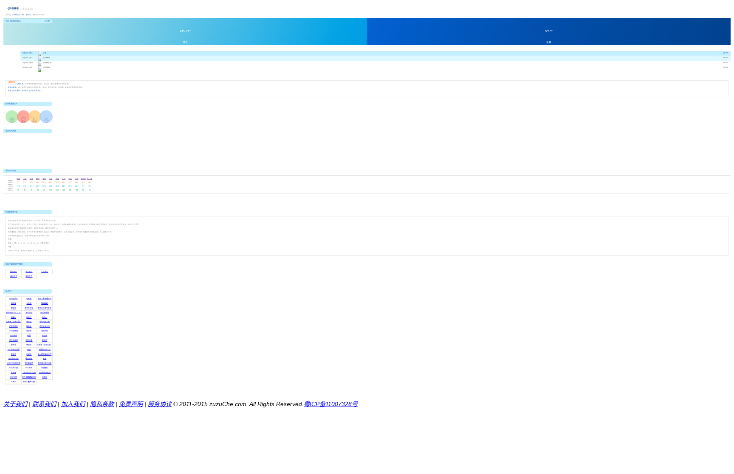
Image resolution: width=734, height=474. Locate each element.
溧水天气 (13, 276)
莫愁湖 (28, 331)
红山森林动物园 (14, 350)
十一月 (83, 179)
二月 (24, 179)
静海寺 (13, 345)
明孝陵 (13, 303)
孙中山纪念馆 (13, 358)
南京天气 (28, 15)
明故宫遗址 (13, 326)
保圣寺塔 (28, 358)
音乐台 (44, 336)
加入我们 (73, 404)
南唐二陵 (28, 340)
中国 (23, 15)
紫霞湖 (13, 308)
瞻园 (29, 336)
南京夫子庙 (29, 308)
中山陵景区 (13, 299)
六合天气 (44, 271)
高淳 (44, 358)
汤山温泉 (28, 313)
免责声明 (131, 404)
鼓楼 (29, 350)
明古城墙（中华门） (13, 313)
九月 (70, 179)
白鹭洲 (28, 354)
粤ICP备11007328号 (331, 404)
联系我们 (44, 404)
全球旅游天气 (16, 15)
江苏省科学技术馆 (13, 363)
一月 (18, 179)
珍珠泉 (28, 326)
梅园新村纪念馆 (45, 350)
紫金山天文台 (45, 322)
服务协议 (160, 404)
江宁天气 (28, 271)
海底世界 (44, 331)
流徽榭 (44, 377)
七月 (57, 179)
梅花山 (44, 317)
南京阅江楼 (13, 340)
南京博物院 (44, 313)
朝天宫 (44, 340)
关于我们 (15, 404)
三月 (31, 179)
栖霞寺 (28, 345)
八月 (63, 179)
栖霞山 (13, 317)
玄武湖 (28, 303)
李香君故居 (29, 363)
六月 (50, 179)
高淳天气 (13, 271)
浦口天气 (28, 276)
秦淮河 (28, 317)
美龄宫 (13, 354)
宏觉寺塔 (13, 377)
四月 (38, 179)
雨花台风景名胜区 (44, 308)
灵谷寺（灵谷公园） (13, 322)
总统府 (28, 299)
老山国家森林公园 (44, 354)
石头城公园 (13, 368)
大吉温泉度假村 (45, 372)
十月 (77, 179)
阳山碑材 (13, 336)
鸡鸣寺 (44, 303)
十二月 (89, 179)
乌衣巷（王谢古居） (44, 345)
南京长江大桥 (45, 326)
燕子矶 (28, 322)
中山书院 (28, 368)
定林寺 (13, 372)
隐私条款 (102, 404)
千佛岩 (13, 382)
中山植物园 (13, 331)
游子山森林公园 (29, 382)
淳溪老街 (44, 368)
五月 (44, 179)
